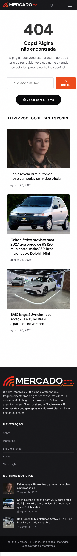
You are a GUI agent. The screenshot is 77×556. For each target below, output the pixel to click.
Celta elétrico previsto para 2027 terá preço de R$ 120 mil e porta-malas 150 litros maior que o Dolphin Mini (32, 246)
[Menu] (70, 5)
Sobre (6, 433)
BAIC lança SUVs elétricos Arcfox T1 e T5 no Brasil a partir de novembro (30, 319)
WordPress (48, 545)
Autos (6, 456)
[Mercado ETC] (20, 6)
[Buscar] (51, 5)
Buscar (65, 84)
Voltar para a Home (40, 100)
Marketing (9, 440)
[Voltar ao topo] (0, 554)
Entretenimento (12, 448)
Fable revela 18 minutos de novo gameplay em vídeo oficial (35, 176)
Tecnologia (9, 464)
